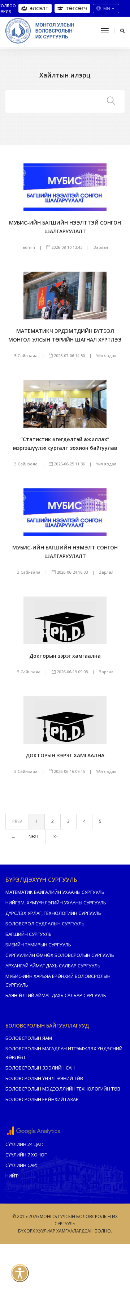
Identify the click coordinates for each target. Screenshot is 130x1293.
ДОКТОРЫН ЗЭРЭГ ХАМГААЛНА (65, 755)
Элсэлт (39, 8)
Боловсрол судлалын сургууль (44, 923)
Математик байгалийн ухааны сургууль (54, 892)
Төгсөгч (76, 8)
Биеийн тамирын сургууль (38, 944)
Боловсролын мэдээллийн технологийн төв (62, 1088)
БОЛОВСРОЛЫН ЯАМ (28, 1038)
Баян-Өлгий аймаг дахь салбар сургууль (55, 995)
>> (54, 836)
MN (106, 8)
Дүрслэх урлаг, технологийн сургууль (53, 913)
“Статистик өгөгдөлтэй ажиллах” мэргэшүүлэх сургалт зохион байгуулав (65, 443)
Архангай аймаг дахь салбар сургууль (52, 965)
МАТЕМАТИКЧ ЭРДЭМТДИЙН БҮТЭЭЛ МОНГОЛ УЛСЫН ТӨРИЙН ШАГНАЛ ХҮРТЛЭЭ (65, 335)
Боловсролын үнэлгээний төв (44, 1078)
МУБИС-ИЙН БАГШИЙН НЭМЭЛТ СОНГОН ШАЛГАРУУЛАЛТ (65, 552)
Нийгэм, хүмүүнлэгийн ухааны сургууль (55, 902)
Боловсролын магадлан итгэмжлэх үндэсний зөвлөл (63, 1052)
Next (34, 836)
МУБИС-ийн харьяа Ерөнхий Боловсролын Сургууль (57, 980)
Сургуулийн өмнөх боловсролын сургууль (59, 955)
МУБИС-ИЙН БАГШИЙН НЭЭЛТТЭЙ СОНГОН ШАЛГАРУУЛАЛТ (65, 227)
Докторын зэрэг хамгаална (65, 655)
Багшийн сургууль (28, 934)
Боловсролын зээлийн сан (40, 1067)
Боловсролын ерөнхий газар (42, 1099)
